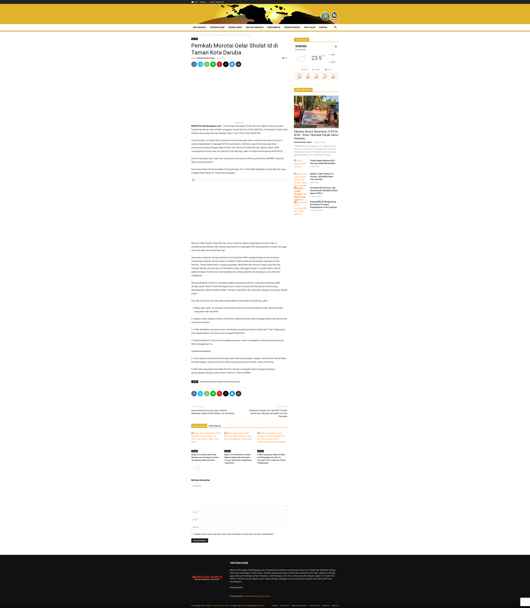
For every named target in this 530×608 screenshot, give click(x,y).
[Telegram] (232, 64)
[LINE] (213, 64)
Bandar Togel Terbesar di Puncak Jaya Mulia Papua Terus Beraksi (321, 176)
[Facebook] (194, 64)
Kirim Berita (273, 27)
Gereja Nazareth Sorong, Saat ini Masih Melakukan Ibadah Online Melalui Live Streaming (212, 412)
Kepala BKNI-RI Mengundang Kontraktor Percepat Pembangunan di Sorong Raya (323, 204)
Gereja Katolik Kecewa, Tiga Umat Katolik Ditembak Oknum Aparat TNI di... (323, 190)
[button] (335, 27)
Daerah (203, 35)
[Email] (226, 64)
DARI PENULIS (215, 426)
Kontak (323, 27)
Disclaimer (285, 605)
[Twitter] (200, 64)
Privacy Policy (314, 605)
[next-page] (197, 468)
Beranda (194, 35)
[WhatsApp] (207, 64)
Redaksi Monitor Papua (206, 58)
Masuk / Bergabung (217, 2)
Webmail (335, 605)
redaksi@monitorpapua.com (257, 596)
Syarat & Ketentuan (299, 605)
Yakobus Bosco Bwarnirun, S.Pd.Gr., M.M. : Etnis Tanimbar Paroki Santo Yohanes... (316, 135)
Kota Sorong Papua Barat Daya (305, 127)
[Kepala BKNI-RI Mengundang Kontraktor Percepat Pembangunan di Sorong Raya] (301, 205)
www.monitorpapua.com (254, 570)
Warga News (235, 27)
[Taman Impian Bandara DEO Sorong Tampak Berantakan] (301, 164)
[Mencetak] (238, 64)
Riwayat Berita (292, 27)
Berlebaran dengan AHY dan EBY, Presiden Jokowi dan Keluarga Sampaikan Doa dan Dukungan (268, 413)
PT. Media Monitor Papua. (220, 605)
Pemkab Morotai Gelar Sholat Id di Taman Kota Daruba (220, 382)
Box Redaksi (199, 27)
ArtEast (261, 605)
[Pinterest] (219, 64)
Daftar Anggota (254, 27)
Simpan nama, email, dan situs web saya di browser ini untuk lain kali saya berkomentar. (234, 534)
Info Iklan (309, 27)
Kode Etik (325, 605)
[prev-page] (193, 468)
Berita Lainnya (199, 426)
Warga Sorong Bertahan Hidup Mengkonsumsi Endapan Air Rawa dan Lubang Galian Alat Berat (205, 457)
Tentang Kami (217, 27)
